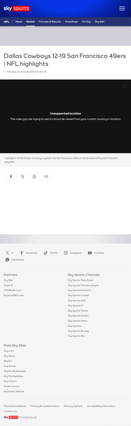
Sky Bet (100, 21)
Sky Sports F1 (75, 305)
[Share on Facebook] (11, 176)
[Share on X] (23, 176)
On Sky (86, 21)
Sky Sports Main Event (80, 280)
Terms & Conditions (15, 406)
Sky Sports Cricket (78, 295)
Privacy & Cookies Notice (45, 406)
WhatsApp (17, 259)
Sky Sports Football (79, 290)
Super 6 (8, 285)
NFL (6, 21)
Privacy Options (73, 406)
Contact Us (10, 411)
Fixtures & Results (50, 21)
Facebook (31, 253)
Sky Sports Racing (78, 331)
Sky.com (9, 351)
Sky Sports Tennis (78, 310)
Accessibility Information (101, 406)
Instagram (76, 253)
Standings (71, 21)
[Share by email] (46, 176)
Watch (30, 21)
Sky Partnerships (13, 376)
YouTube (99, 253)
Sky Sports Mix (76, 336)
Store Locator (12, 386)
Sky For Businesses (14, 371)
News (19, 21)
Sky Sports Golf (77, 300)
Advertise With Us (14, 391)
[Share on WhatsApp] (34, 176)
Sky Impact (10, 381)
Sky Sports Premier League (83, 285)
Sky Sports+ (75, 326)
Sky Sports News (77, 321)
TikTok (53, 253)
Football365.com (14, 295)
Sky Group (10, 366)
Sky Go (8, 361)
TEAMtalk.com (12, 290)
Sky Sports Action (78, 315)
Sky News (9, 356)
